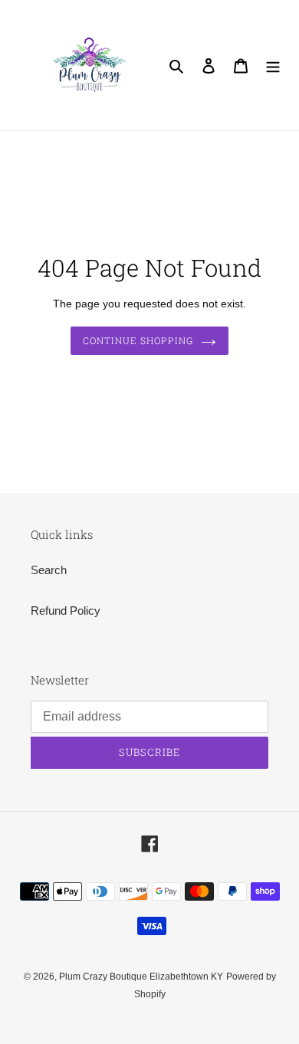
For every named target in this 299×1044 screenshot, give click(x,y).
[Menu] (273, 65)
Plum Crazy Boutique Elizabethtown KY (141, 976)
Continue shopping (138, 340)
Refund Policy (65, 610)
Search (49, 569)
